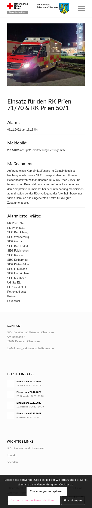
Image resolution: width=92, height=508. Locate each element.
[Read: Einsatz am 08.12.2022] (11, 416)
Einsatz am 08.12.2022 (28, 413)
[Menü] (79, 8)
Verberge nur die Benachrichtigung (34, 500)
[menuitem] (79, 8)
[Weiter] (75, 54)
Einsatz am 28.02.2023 (28, 381)
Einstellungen (73, 500)
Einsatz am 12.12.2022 (28, 403)
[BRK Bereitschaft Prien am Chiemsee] (38, 8)
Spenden (12, 462)
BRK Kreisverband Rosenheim (26, 448)
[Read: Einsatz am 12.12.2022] (11, 405)
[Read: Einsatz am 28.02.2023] (11, 384)
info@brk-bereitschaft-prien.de (35, 348)
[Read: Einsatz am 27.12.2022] (11, 394)
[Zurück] (16, 54)
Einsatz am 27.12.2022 (28, 392)
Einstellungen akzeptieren (47, 491)
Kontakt (11, 455)
